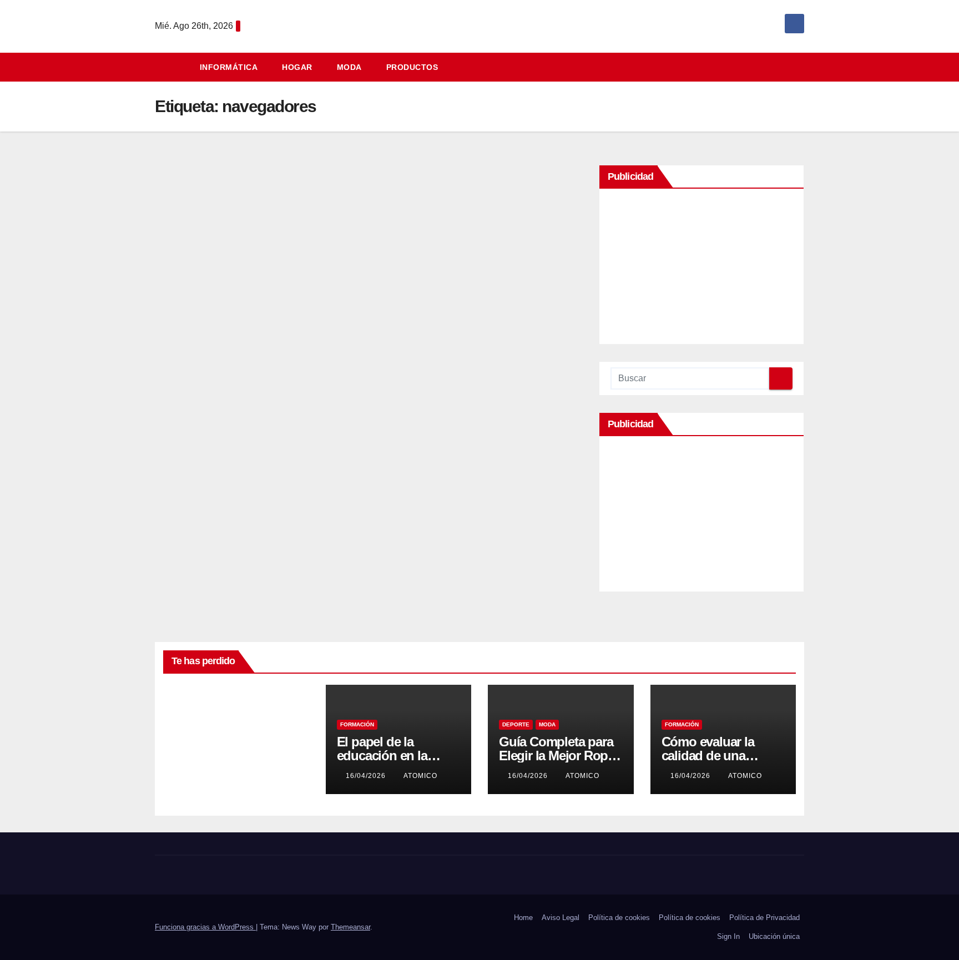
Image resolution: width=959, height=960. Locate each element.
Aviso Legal (560, 917)
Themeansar (350, 927)
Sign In (728, 936)
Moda (349, 67)
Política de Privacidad (764, 917)
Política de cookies (619, 917)
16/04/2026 (367, 776)
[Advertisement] (701, 269)
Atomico (188, 768)
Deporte (515, 724)
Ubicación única (774, 936)
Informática (229, 67)
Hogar (297, 67)
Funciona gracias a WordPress (205, 927)
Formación (357, 724)
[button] (801, 67)
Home (523, 917)
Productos (412, 67)
